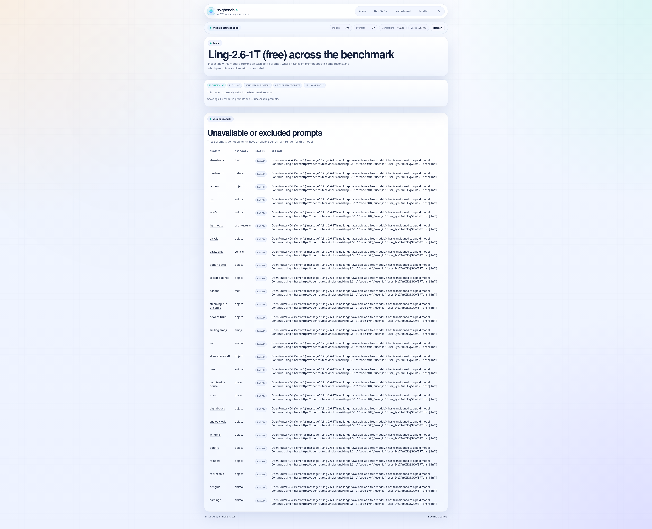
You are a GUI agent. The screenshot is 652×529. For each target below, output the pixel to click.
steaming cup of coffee (218, 305)
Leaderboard (402, 11)
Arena (363, 11)
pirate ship (216, 251)
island (213, 395)
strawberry (217, 160)
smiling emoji (218, 330)
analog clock (218, 421)
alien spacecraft (220, 356)
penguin (215, 487)
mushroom (217, 173)
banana (214, 291)
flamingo (215, 500)
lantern (214, 186)
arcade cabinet (219, 278)
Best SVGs (380, 11)
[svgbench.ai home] (211, 11)
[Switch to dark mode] (439, 11)
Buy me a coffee (437, 516)
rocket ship (217, 474)
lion (212, 343)
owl (212, 199)
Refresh (437, 27)
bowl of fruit (218, 317)
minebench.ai (227, 516)
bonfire (214, 448)
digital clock (217, 408)
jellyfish (214, 212)
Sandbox (424, 11)
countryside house (217, 384)
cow (212, 369)
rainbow (215, 461)
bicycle (214, 238)
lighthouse (216, 225)
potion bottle (218, 265)
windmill (215, 434)
